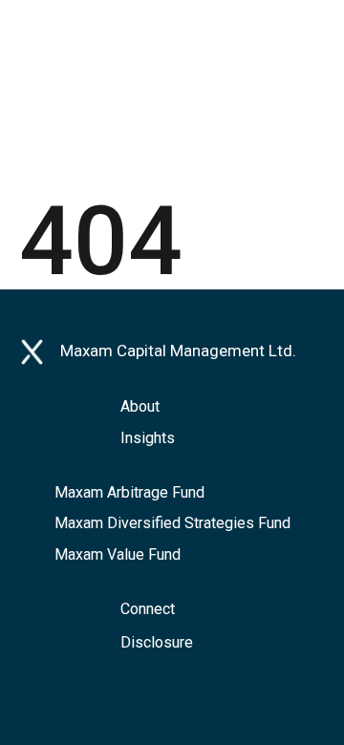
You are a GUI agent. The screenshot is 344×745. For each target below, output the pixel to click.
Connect (147, 609)
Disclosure (156, 642)
